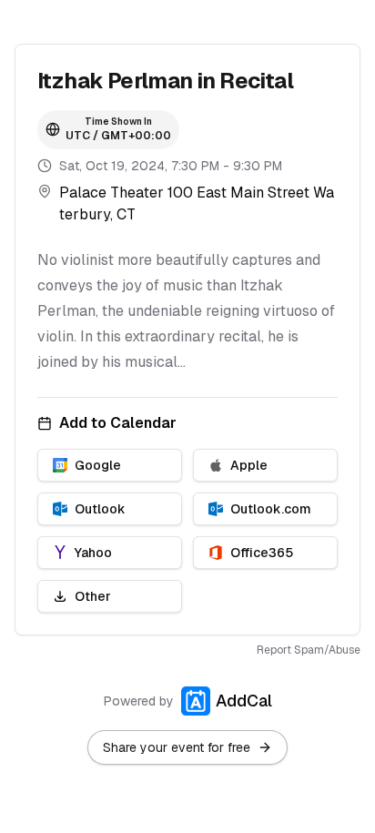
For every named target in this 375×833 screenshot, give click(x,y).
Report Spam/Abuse (308, 650)
